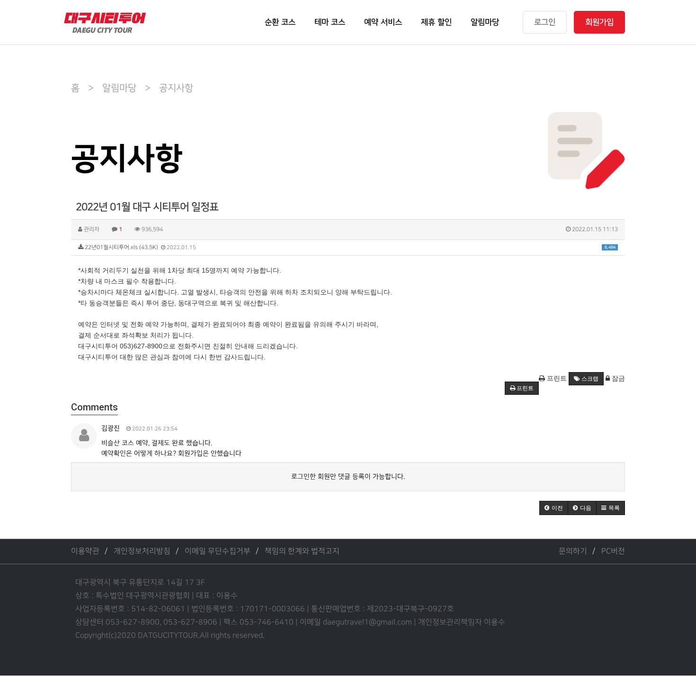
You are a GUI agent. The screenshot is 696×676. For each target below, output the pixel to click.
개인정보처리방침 (142, 551)
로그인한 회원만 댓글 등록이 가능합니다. (348, 476)
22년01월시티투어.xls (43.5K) (349, 247)
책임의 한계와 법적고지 (302, 551)
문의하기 (573, 551)
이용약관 (85, 551)
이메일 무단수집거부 (217, 551)
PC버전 (613, 551)
